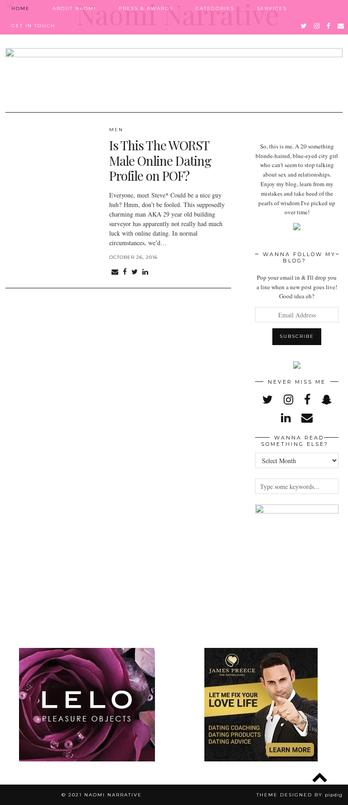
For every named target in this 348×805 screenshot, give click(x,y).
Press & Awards (146, 8)
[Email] (341, 26)
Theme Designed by (299, 795)
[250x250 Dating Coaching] (261, 759)
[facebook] (329, 26)
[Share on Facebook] (125, 272)
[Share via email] (115, 272)
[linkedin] (285, 417)
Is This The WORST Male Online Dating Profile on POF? (160, 160)
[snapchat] (326, 399)
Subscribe (297, 336)
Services (272, 8)
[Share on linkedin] (145, 272)
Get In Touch (33, 26)
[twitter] (304, 26)
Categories (215, 8)
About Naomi (74, 8)
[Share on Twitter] (134, 272)
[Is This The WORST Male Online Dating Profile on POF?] (52, 164)
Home (20, 8)
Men (116, 130)
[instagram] (317, 26)
